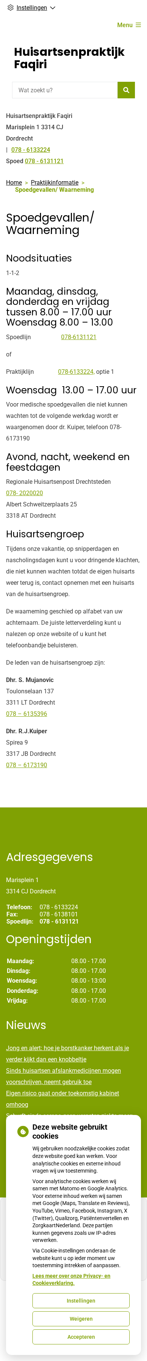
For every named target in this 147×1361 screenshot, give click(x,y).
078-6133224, (76, 371)
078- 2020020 (24, 493)
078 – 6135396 (26, 713)
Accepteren (81, 1337)
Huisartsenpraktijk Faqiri (69, 58)
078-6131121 (78, 337)
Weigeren (81, 1319)
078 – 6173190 (26, 765)
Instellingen (81, 1301)
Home (14, 182)
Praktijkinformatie (54, 182)
